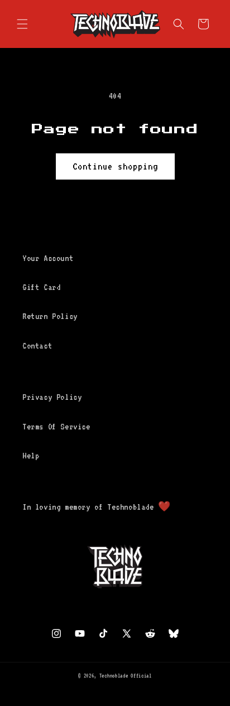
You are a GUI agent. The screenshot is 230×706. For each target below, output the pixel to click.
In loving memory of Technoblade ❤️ (96, 507)
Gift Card (41, 287)
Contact (37, 346)
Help (30, 456)
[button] (22, 24)
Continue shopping (115, 166)
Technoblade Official (125, 676)
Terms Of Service (56, 427)
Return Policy (50, 316)
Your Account (47, 258)
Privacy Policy (52, 397)
